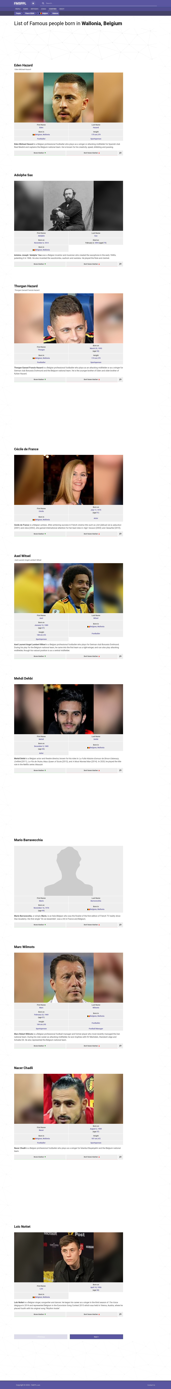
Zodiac (43, 9)
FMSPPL (20, 3)
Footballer (41, 139)
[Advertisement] (85, 44)
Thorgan (41, 350)
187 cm (94, 1139)
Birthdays (34, 9)
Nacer (41, 1130)
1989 (46, 625)
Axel (41, 618)
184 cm (40, 1024)
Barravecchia (96, 901)
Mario (41, 901)
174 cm (94, 358)
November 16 (39, 908)
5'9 (99, 135)
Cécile (41, 511)
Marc (41, 1008)
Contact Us (151, 1385)
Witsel (95, 618)
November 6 (39, 243)
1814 (47, 243)
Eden (41, 128)
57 (43, 1017)
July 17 (93, 510)
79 (105, 243)
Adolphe (41, 236)
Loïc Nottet (22, 1226)
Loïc (41, 1289)
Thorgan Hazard (26, 286)
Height (61, 9)
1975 (99, 510)
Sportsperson (96, 139)
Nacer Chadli (23, 1068)
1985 (46, 746)
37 (43, 628)
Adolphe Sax (23, 175)
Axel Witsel (22, 556)
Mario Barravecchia (28, 840)
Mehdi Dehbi (23, 678)
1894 (97, 243)
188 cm (40, 635)
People (17, 9)
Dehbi (96, 739)
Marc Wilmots (24, 947)
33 (98, 351)
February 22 (39, 1015)
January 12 (39, 625)
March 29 (93, 348)
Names (25, 9)
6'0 (45, 1024)
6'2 (45, 635)
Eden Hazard (23, 65)
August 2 (93, 1129)
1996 (99, 1287)
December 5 (39, 746)
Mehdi (41, 739)
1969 (46, 1015)
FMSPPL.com (35, 1385)
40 (43, 749)
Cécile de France (26, 449)
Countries (52, 9)
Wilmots (96, 1008)
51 (98, 513)
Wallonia (46, 135)
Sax (95, 236)
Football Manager (96, 1029)
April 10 (94, 1287)
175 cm (94, 135)
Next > (96, 1337)
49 (43, 911)
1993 (100, 348)
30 (98, 1290)
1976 (47, 908)
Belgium (38, 135)
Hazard (96, 128)
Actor (96, 518)
